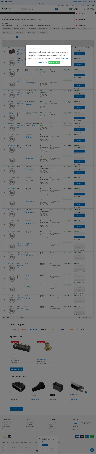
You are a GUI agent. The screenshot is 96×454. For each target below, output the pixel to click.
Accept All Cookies (54, 62)
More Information (65, 58)
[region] (48, 55)
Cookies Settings (42, 62)
